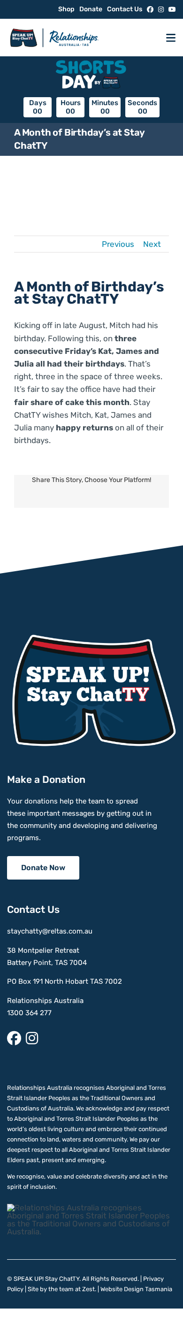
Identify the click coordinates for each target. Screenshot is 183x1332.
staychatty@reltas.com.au (49, 931)
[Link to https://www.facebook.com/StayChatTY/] (150, 9)
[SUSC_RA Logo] (54, 25)
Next (152, 244)
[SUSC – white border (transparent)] (91, 638)
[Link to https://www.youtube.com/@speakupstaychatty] (172, 9)
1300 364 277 (29, 1013)
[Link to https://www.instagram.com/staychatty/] (161, 9)
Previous (118, 244)
